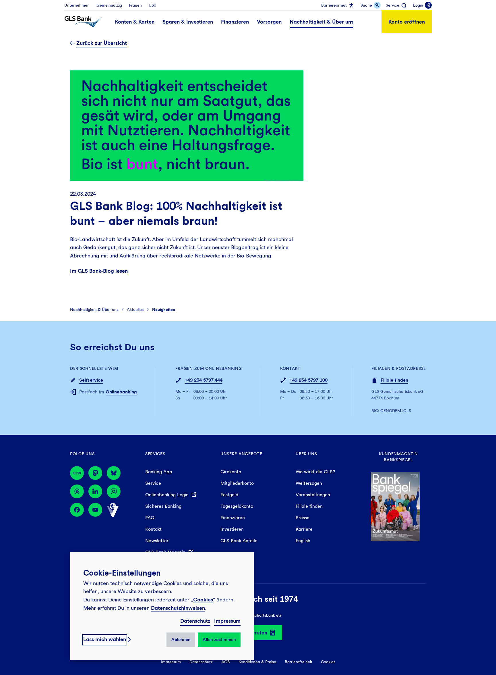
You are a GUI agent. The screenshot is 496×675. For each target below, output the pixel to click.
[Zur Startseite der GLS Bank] (83, 22)
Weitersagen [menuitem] (309, 483)
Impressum (227, 621)
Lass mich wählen (104, 639)
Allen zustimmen (219, 639)
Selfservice (91, 380)
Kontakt (290, 368)
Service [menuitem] (153, 483)
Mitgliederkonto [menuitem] (237, 483)
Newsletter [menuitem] (156, 540)
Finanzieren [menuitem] (232, 517)
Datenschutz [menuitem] (201, 661)
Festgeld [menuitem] (229, 494)
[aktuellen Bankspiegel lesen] (395, 506)
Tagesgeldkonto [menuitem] (236, 506)
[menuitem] (77, 5)
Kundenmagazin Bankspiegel (398, 456)
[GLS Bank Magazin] (77, 473)
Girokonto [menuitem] (230, 471)
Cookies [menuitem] (328, 661)
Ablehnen (181, 639)
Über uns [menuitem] (306, 453)
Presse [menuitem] (302, 517)
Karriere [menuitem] (304, 529)
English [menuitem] (303, 540)
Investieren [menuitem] (232, 529)
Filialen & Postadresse (398, 368)
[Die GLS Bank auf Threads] (77, 491)
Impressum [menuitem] (171, 661)
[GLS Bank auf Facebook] (77, 510)
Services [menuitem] (155, 453)
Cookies (203, 600)
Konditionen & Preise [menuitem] (257, 661)
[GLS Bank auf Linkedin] (95, 491)
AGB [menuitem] (225, 661)
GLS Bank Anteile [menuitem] (238, 540)
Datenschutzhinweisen (178, 608)
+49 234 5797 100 (309, 380)
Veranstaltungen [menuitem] (313, 494)
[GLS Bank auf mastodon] (95, 473)
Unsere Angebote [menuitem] (241, 453)
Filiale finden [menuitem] (309, 506)
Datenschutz (195, 621)
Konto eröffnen (406, 22)
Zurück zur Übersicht (101, 43)
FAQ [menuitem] (149, 517)
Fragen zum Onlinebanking (208, 368)
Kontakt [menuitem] (153, 529)
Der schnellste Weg (94, 368)
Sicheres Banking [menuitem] (163, 506)
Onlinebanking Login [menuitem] (167, 494)
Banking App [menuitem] (158, 471)
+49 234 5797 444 (203, 380)
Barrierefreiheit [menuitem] (298, 661)
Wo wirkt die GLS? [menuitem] (315, 471)
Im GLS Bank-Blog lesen (99, 271)
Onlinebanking (121, 392)
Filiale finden (394, 380)
